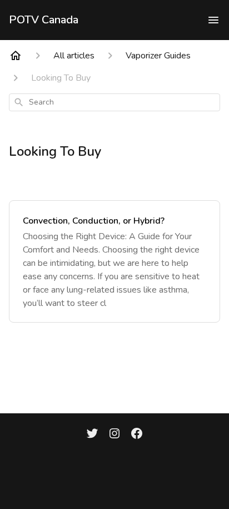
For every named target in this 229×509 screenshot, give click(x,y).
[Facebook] (136, 434)
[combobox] (114, 102)
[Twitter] (92, 434)
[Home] (15, 55)
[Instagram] (114, 434)
